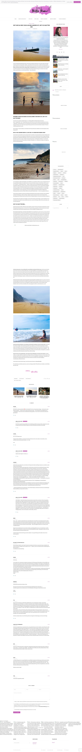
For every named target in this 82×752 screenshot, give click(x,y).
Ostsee (63, 193)
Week (59, 57)
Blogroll (53, 742)
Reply (49, 406)
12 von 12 (54, 169)
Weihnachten (55, 198)
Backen (62, 171)
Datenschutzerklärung (42, 706)
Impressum (34, 743)
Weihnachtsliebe (61, 198)
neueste (59, 193)
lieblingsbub (55, 188)
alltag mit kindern (56, 171)
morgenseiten (63, 191)
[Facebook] (44, 378)
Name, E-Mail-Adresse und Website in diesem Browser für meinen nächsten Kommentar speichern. (30, 701)
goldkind (66, 181)
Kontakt (40, 21)
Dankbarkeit (62, 174)
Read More (60, 49)
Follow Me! (41, 727)
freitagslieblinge (63, 179)
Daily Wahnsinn (55, 174)
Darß (63, 176)
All (64, 57)
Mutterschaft (28, 378)
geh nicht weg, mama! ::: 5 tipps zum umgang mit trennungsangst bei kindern (63, 60)
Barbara (15, 581)
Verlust (67, 196)
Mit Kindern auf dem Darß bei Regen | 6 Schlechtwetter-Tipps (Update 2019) (63, 80)
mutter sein (22, 378)
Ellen (14, 657)
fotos (58, 179)
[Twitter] (46, 378)
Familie (54, 179)
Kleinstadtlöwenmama (17, 624)
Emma (14, 518)
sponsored (54, 196)
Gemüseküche (61, 181)
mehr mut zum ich (56, 191)
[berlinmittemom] (41, 9)
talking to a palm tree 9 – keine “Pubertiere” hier (19, 396)
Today (57, 57)
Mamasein (15, 378)
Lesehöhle (60, 186)
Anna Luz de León (19, 421)
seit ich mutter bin (17, 380)
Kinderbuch (55, 184)
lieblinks (60, 188)
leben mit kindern (31, 23)
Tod (59, 196)
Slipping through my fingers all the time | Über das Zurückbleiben (44, 397)
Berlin (66, 171)
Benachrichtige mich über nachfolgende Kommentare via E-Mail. (25, 709)
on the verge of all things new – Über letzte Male (31, 396)
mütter (54, 193)
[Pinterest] (47, 378)
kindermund (55, 186)
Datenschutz (35, 742)
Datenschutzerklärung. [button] (14, 2)
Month (62, 57)
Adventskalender (60, 169)
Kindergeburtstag (61, 184)
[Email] (49, 378)
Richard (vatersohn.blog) (18, 542)
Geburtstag (55, 181)
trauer (63, 196)
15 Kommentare (35, 28)
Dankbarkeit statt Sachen (57, 176)
